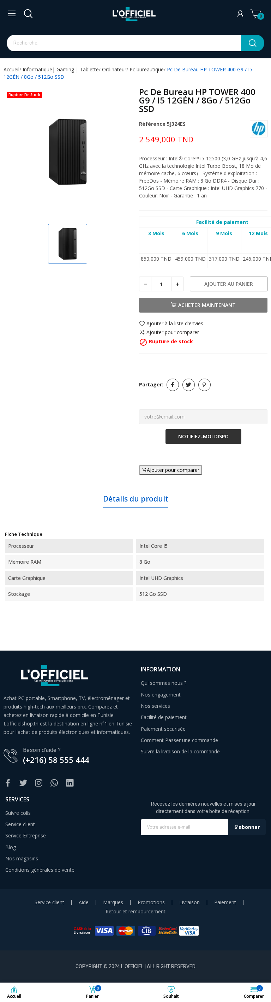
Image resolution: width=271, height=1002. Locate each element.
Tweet (188, 385)
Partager (173, 385)
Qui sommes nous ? (163, 683)
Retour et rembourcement (135, 911)
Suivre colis (18, 813)
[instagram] (39, 783)
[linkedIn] (70, 783)
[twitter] (23, 783)
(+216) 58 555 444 (56, 759)
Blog (10, 847)
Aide (84, 902)
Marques (113, 902)
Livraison (189, 902)
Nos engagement (161, 694)
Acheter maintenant (207, 305)
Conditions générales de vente (39, 869)
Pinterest (204, 385)
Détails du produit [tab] (135, 499)
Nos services (155, 705)
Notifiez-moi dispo (203, 436)
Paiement (225, 902)
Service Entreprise (25, 835)
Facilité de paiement (164, 717)
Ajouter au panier (228, 283)
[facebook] (8, 783)
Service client (20, 824)
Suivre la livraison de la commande (180, 751)
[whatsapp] (54, 783)
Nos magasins (21, 858)
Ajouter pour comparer (172, 332)
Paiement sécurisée (163, 728)
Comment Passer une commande (179, 740)
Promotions (151, 902)
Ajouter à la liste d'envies (174, 324)
